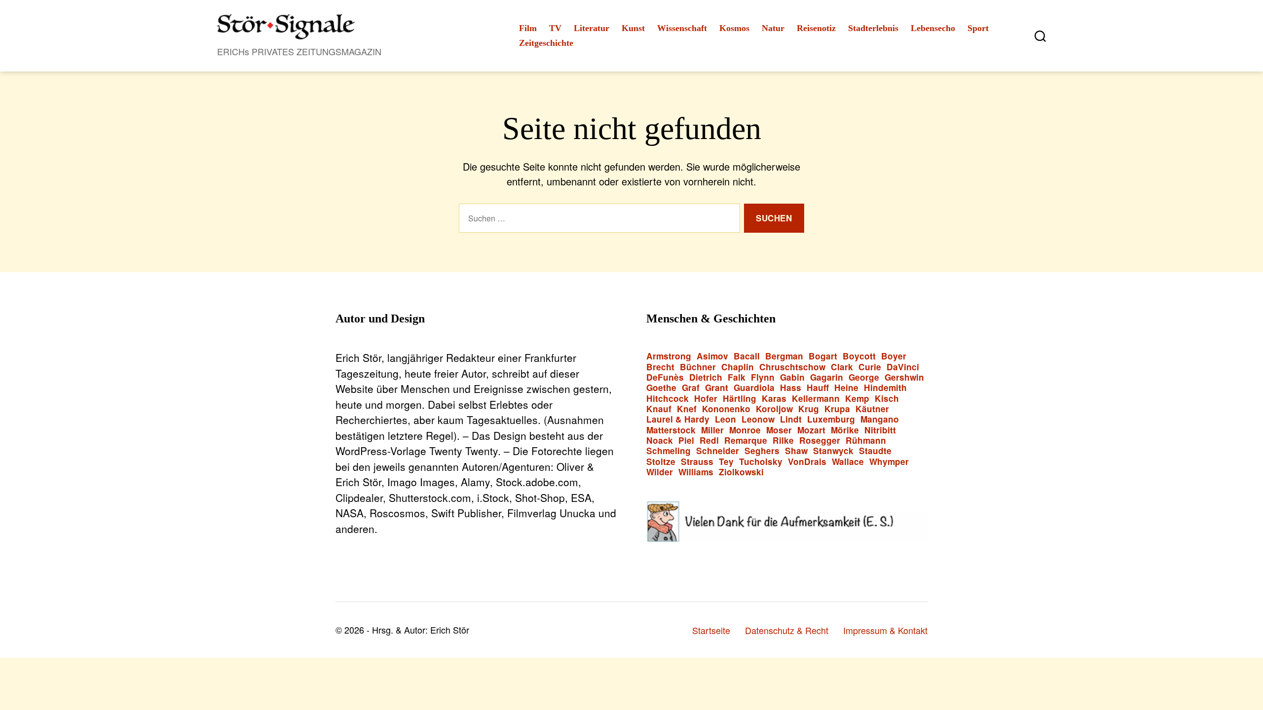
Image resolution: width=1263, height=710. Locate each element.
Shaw (796, 451)
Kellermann (816, 398)
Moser (779, 430)
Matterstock (671, 430)
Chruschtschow (792, 367)
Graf (691, 388)
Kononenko (726, 409)
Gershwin (904, 377)
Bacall (747, 356)
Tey (726, 462)
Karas (774, 398)
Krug (808, 409)
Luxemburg (831, 419)
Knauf (658, 409)
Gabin (792, 377)
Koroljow (774, 409)
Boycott (859, 356)
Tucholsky (760, 462)
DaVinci (903, 367)
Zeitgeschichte (546, 43)
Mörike (845, 430)
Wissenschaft (682, 28)
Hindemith (885, 388)
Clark (842, 367)
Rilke (783, 440)
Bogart (823, 356)
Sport (978, 28)
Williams (695, 472)
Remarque (745, 440)
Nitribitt (880, 430)
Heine (846, 388)
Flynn (763, 377)
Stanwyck (833, 451)
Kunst (633, 28)
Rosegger (819, 440)
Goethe (661, 388)
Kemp (857, 398)
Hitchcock (667, 398)
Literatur (591, 28)
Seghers (762, 451)
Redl (709, 440)
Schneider (717, 451)
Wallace (848, 462)
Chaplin (737, 367)
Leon (725, 419)
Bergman (784, 356)
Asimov (712, 356)
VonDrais (807, 462)
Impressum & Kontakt (885, 630)
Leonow (758, 419)
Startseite (711, 630)
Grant (716, 388)
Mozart (811, 430)
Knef (687, 409)
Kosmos (734, 28)
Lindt (791, 419)
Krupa (837, 409)
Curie (869, 367)
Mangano (879, 419)
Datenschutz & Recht (786, 630)
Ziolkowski (741, 472)
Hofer (705, 398)
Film (528, 28)
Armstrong (668, 356)
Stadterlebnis (873, 28)
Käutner (872, 409)
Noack (659, 440)
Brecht (660, 367)
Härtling (739, 398)
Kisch (887, 398)
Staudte (875, 451)
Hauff (818, 388)
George (864, 377)
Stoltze (660, 462)
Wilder (659, 472)
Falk (736, 377)
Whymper (889, 462)
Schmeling (668, 451)
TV (555, 28)
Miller (712, 430)
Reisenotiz (816, 28)
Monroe (745, 430)
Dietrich (705, 377)
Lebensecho (933, 28)
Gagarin (826, 377)
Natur (773, 28)
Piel (686, 440)
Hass (790, 388)
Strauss (697, 462)
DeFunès (665, 377)
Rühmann (866, 440)
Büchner (698, 367)
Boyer (893, 356)
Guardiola (754, 388)
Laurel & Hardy (677, 419)
